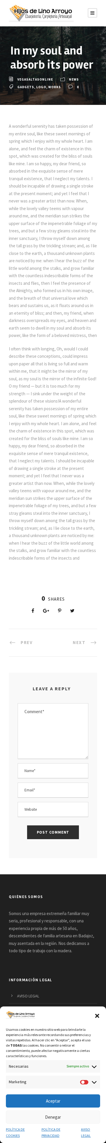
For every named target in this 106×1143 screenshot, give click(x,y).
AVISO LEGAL (86, 1132)
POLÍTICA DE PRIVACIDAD (51, 1132)
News (74, 79)
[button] (97, 1016)
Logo (41, 87)
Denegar (53, 1117)
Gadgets (25, 87)
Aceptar (53, 1101)
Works (54, 87)
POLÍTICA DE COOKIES (15, 1132)
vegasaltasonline (35, 79)
